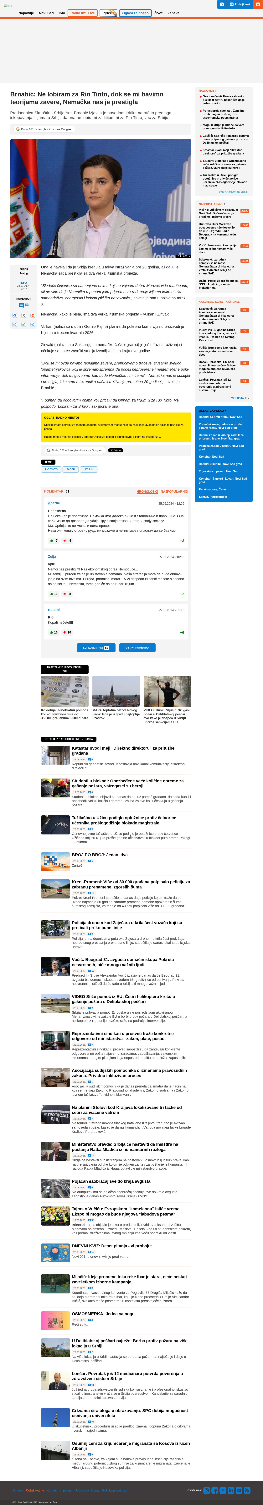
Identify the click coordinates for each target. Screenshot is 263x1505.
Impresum (66, 1490)
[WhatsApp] (23, 324)
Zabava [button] (173, 13)
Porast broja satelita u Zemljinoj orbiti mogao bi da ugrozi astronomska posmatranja (224, 114)
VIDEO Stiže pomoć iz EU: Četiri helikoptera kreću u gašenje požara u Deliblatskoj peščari (123, 999)
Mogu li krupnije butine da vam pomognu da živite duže (223, 126)
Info (23, 282)
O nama (18, 1490)
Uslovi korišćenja (88, 1490)
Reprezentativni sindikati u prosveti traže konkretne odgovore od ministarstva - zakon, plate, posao (123, 1036)
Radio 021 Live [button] (82, 13)
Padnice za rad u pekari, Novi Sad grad (221, 447)
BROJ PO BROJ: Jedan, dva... (101, 854)
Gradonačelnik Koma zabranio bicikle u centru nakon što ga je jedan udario (224, 100)
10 (92, 1252)
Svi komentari (95, 647)
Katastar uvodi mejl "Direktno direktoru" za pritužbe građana (223, 151)
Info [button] (62, 13)
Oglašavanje (35, 1490)
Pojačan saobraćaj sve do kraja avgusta (111, 1181)
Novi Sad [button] (46, 13)
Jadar (71, 469)
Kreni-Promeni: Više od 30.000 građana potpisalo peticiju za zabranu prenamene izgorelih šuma (131, 884)
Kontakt (52, 1490)
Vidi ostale (239, 398)
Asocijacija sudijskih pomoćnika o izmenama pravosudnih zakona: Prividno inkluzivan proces (129, 1073)
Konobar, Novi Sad (211, 456)
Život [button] (158, 13)
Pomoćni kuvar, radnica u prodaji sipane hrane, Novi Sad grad (221, 426)
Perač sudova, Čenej (212, 489)
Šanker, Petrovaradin (213, 496)
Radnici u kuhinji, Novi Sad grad (220, 464)
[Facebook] (14, 315)
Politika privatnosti (114, 1490)
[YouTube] (239, 1490)
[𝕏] (23, 315)
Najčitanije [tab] (233, 302)
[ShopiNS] (258, 4)
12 (92, 971)
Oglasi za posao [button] (135, 13)
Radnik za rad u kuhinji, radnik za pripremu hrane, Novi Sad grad (221, 436)
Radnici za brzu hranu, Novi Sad (220, 416)
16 (92, 893)
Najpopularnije (211, 204)
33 (92, 1220)
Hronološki (147, 491)
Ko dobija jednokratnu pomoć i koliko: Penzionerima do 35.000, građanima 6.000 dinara (64, 714)
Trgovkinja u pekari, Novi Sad (218, 471)
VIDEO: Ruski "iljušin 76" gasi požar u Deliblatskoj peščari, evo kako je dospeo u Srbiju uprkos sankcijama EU (167, 716)
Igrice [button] (107, 13)
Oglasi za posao (211, 410)
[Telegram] (32, 324)
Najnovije (206, 90)
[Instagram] (207, 1490)
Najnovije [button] (26, 13)
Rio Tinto (51, 469)
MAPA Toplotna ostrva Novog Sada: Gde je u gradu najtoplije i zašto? (116, 714)
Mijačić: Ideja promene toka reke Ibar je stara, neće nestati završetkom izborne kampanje (129, 1279)
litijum (89, 469)
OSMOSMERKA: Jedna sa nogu (103, 1313)
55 (92, 1422)
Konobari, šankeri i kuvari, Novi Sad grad (223, 480)
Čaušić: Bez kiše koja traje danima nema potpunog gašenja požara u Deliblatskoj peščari (226, 139)
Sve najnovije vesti (233, 191)
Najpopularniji (174, 491)
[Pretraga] (222, 4)
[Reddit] (32, 315)
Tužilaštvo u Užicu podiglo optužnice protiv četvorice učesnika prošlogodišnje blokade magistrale (124, 820)
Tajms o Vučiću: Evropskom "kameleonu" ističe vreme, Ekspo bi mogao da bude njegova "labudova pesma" (126, 1211)
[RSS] (246, 1490)
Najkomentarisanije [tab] (211, 302)
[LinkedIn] (231, 1490)
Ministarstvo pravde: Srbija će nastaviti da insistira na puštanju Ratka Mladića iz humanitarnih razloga (125, 1147)
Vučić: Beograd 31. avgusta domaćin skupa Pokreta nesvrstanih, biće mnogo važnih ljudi (123, 962)
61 (92, 1385)
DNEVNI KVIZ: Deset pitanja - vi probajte (112, 1245)
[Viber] (14, 324)
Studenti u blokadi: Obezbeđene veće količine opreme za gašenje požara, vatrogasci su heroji (128, 783)
